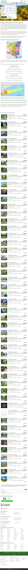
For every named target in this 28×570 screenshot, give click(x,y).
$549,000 (25, 308)
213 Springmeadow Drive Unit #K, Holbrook (13, 138)
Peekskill (22, 536)
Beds (9, 9)
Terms (16, 569)
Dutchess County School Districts (18, 73)
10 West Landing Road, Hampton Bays (13, 226)
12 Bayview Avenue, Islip (12, 189)
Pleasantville (8, 537)
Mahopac (22, 534)
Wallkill (8, 549)
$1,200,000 (25, 330)
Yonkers (1, 540)
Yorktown (8, 540)
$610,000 (25, 255)
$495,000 (25, 138)
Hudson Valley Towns (4, 511)
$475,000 (25, 240)
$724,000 (25, 388)
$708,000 (25, 374)
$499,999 (25, 167)
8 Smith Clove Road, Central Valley (13, 337)
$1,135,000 (25, 359)
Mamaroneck (2, 535)
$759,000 (25, 218)
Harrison (2, 533)
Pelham (1, 537)
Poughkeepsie (22, 537)
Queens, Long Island (11, 28)
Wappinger (15, 539)
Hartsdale (8, 533)
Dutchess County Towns (8, 73)
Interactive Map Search (11, 105)
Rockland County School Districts (18, 76)
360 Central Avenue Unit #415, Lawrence (13, 344)
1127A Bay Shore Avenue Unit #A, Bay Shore (13, 388)
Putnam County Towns (9, 71)
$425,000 (25, 291)
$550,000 (25, 462)
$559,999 (25, 204)
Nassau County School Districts (13, 100)
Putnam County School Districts (17, 71)
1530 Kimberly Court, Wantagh (13, 381)
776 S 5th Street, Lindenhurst (12, 182)
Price (1, 11)
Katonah (1, 534)
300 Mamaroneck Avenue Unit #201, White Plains (13, 255)
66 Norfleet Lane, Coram (12, 447)
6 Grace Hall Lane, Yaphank (12, 440)
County (2, 7)
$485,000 (25, 447)
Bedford (22, 528)
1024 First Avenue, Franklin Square (13, 476)
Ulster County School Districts (17, 80)
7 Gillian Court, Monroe (11, 204)
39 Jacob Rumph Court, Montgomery (13, 218)
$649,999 (25, 131)
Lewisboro (15, 534)
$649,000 (25, 114)
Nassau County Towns (4, 100)
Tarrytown (8, 539)
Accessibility (13, 569)
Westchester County (18, 28)
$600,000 (25, 160)
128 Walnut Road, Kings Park (12, 131)
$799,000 (25, 233)
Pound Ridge (2, 538)
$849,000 (25, 469)
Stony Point (15, 548)
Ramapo (2, 548)
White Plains (22, 539)
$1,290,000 (25, 226)
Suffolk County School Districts (13, 102)
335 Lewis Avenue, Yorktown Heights (13, 425)
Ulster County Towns (9, 80)
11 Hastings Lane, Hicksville (12, 454)
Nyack (1, 547)
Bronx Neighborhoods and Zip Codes (14, 67)
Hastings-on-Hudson (16, 533)
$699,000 (25, 440)
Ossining (8, 536)
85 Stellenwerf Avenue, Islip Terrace (13, 160)
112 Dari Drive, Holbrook (12, 284)
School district (3, 9)
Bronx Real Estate (3, 525)
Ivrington (22, 533)
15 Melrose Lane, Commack (12, 153)
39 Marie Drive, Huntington (12, 359)
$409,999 (25, 315)
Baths (14, 9)
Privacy (18, 569)
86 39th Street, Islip (11, 114)
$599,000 (25, 344)
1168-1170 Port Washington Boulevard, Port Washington (13, 410)
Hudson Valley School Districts (5, 516)
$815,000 (25, 418)
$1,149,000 (25, 262)
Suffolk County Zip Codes (23, 102)
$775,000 (25, 403)
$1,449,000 (25, 189)
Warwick (15, 549)
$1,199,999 (25, 476)
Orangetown (15, 547)
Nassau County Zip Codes (23, 100)
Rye (7, 538)
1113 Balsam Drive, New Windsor (13, 291)
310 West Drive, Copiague (12, 308)
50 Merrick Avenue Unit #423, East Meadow (13, 277)
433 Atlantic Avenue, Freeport (13, 330)
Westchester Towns (9, 69)
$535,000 (25, 284)
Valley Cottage (2, 549)
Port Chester (15, 537)
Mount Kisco (8, 535)
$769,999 (25, 182)
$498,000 (25, 277)
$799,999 (25, 381)
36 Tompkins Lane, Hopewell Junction (13, 403)
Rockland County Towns (8, 76)
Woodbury (22, 549)
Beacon (15, 528)
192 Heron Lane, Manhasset (12, 366)
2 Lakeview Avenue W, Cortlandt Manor (13, 418)
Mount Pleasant (16, 535)
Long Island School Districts (17, 522)
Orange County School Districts (17, 78)
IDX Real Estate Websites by (4, 569)
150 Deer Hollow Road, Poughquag (13, 233)
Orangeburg (8, 547)
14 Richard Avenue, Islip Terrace (13, 211)
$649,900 (25, 337)
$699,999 (25, 454)
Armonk (8, 528)
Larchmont (8, 534)
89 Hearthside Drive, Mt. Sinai (12, 315)
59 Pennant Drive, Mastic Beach (13, 240)
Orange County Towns (9, 78)
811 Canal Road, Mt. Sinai (12, 262)
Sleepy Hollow (22, 538)
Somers (1, 539)
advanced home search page (7, 31)
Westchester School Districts (17, 69)
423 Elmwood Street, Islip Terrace (13, 299)
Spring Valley (8, 548)
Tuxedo (21, 548)
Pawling (15, 536)
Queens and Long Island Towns (4, 522)
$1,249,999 (25, 248)
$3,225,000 (25, 366)
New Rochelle (2, 536)
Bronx (5, 28)
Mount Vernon (22, 535)
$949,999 (25, 153)
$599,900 (25, 122)
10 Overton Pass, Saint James (13, 167)
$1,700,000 (25, 410)
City (9, 7)
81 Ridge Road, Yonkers (12, 469)
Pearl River (22, 547)
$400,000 (25, 299)
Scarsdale (15, 538)
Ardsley (1, 528)
